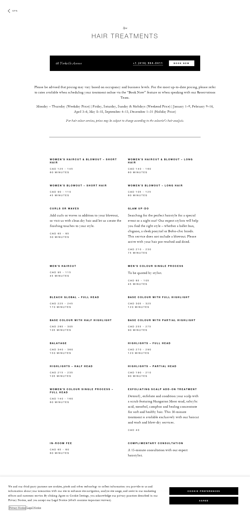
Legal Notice (34, 508)
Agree (204, 500)
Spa (15, 11)
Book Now (181, 63)
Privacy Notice (17, 508)
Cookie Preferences (204, 491)
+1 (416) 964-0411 (148, 63)
